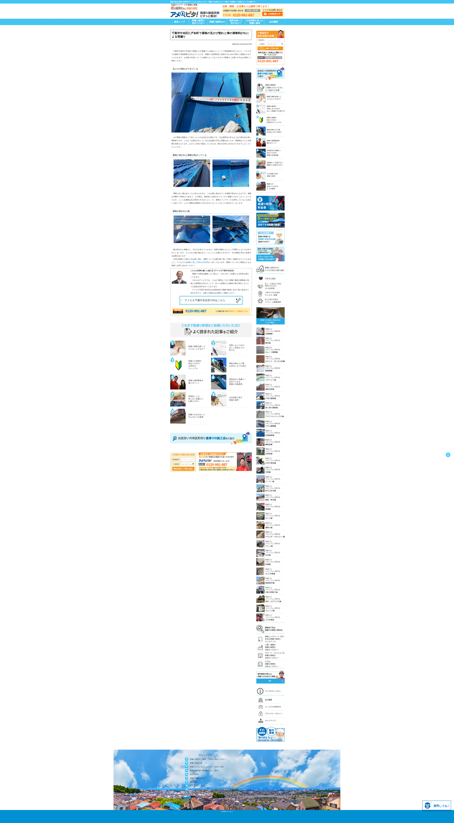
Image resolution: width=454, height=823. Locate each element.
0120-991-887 (195, 311)
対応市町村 (194, 774)
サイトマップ (195, 789)
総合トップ (179, 22)
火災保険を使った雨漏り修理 (254, 21)
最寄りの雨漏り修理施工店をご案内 (204, 771)
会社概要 (273, 22)
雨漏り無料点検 (196, 763)
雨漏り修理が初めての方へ (198, 21)
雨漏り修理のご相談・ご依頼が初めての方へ (207, 759)
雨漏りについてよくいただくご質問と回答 (207, 767)
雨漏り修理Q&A (217, 22)
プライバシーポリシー (199, 786)
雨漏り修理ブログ (197, 778)
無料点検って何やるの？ (236, 21)
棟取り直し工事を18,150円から (199, 262)
